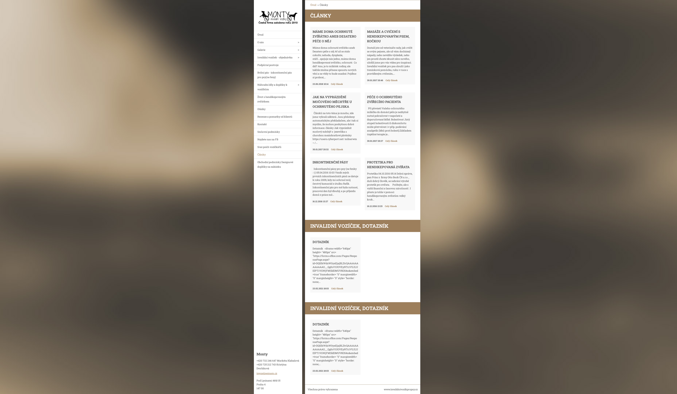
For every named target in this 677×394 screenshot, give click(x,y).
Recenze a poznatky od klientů (274, 116)
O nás (260, 42)
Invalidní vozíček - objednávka (274, 57)
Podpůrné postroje (268, 65)
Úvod (260, 34)
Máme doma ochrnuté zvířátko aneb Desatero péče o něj (334, 36)
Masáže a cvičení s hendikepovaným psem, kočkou (388, 36)
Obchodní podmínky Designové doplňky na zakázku (275, 164)
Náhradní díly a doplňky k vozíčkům (272, 87)
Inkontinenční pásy (330, 162)
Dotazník (321, 242)
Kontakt (262, 124)
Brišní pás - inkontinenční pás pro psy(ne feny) (274, 75)
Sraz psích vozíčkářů (269, 147)
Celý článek (337, 84)
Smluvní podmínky (268, 131)
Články (261, 154)
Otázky (261, 109)
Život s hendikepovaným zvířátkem (271, 99)
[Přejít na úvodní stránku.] (278, 13)
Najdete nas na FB (267, 139)
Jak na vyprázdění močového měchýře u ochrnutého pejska (332, 102)
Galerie (261, 49)
